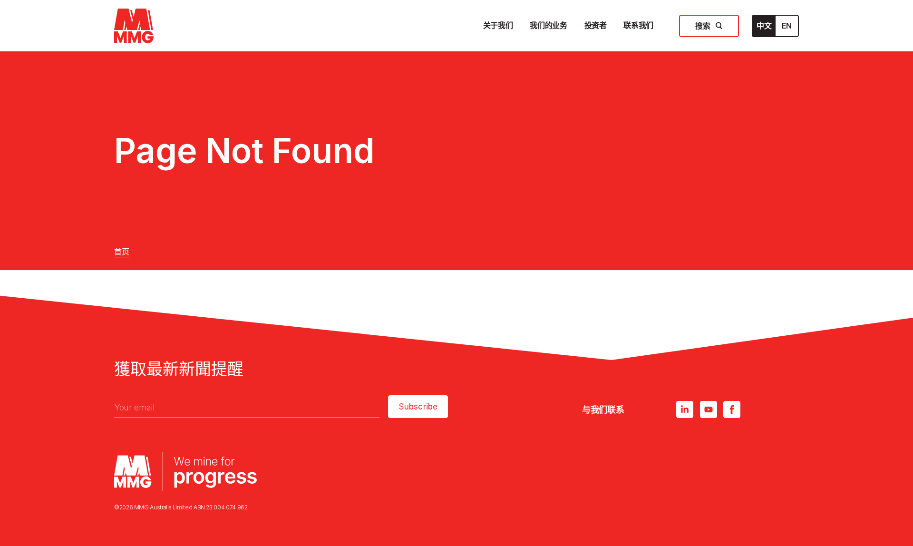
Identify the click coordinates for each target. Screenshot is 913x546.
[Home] (134, 26)
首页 (121, 251)
